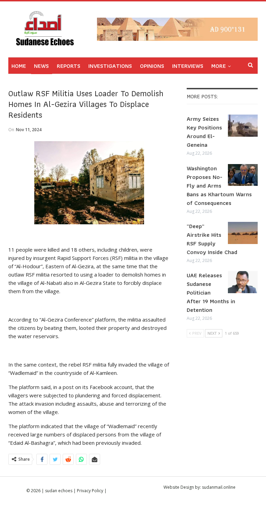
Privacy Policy (90, 491)
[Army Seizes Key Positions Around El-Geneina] (243, 126)
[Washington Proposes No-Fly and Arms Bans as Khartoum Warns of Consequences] (243, 175)
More (218, 66)
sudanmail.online (219, 487)
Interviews (187, 66)
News (41, 66)
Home (18, 66)
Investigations (110, 66)
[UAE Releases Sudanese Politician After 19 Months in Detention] (243, 282)
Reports (68, 66)
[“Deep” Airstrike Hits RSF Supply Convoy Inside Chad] (243, 233)
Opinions (152, 66)
